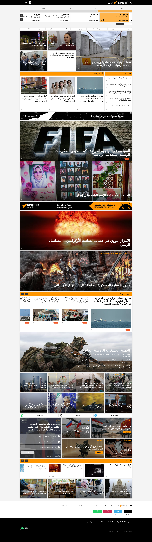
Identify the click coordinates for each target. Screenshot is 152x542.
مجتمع (129, 480)
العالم (104, 505)
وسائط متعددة (85, 420)
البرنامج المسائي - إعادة (122, 16)
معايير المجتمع (91, 521)
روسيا (100, 505)
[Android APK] (25, 528)
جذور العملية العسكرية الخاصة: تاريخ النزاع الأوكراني (115, 253)
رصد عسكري (81, 505)
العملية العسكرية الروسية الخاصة (106, 350)
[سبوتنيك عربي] (123, 5)
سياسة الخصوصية (101, 521)
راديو (87, 505)
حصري (90, 505)
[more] (78, 69)
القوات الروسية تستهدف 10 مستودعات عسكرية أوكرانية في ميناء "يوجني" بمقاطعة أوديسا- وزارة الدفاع (103, 361)
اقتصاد (95, 505)
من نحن (130, 521)
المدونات (62, 505)
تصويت (27, 452)
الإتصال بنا (110, 521)
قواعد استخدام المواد (120, 521)
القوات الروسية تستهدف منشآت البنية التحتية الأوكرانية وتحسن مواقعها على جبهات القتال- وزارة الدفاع (103, 366)
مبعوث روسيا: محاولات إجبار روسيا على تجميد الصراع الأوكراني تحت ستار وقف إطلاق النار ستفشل (102, 355)
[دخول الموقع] (26, 2)
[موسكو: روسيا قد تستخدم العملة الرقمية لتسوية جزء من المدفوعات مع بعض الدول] (62, 61)
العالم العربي (110, 505)
